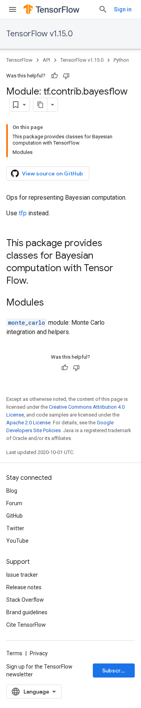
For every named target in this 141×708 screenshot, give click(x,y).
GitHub (14, 516)
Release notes (24, 587)
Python (121, 60)
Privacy (39, 653)
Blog (11, 491)
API (46, 60)
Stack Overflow (25, 600)
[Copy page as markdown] (40, 104)
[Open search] (103, 9)
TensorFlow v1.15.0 (39, 34)
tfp (23, 213)
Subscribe (115, 670)
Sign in (123, 9)
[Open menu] (12, 9)
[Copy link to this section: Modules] (52, 303)
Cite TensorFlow (26, 625)
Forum (14, 503)
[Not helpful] (66, 76)
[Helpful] (54, 76)
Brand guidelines (26, 612)
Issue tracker (22, 575)
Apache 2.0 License (28, 423)
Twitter (15, 528)
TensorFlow (19, 60)
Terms (14, 653)
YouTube (17, 541)
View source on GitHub (52, 173)
